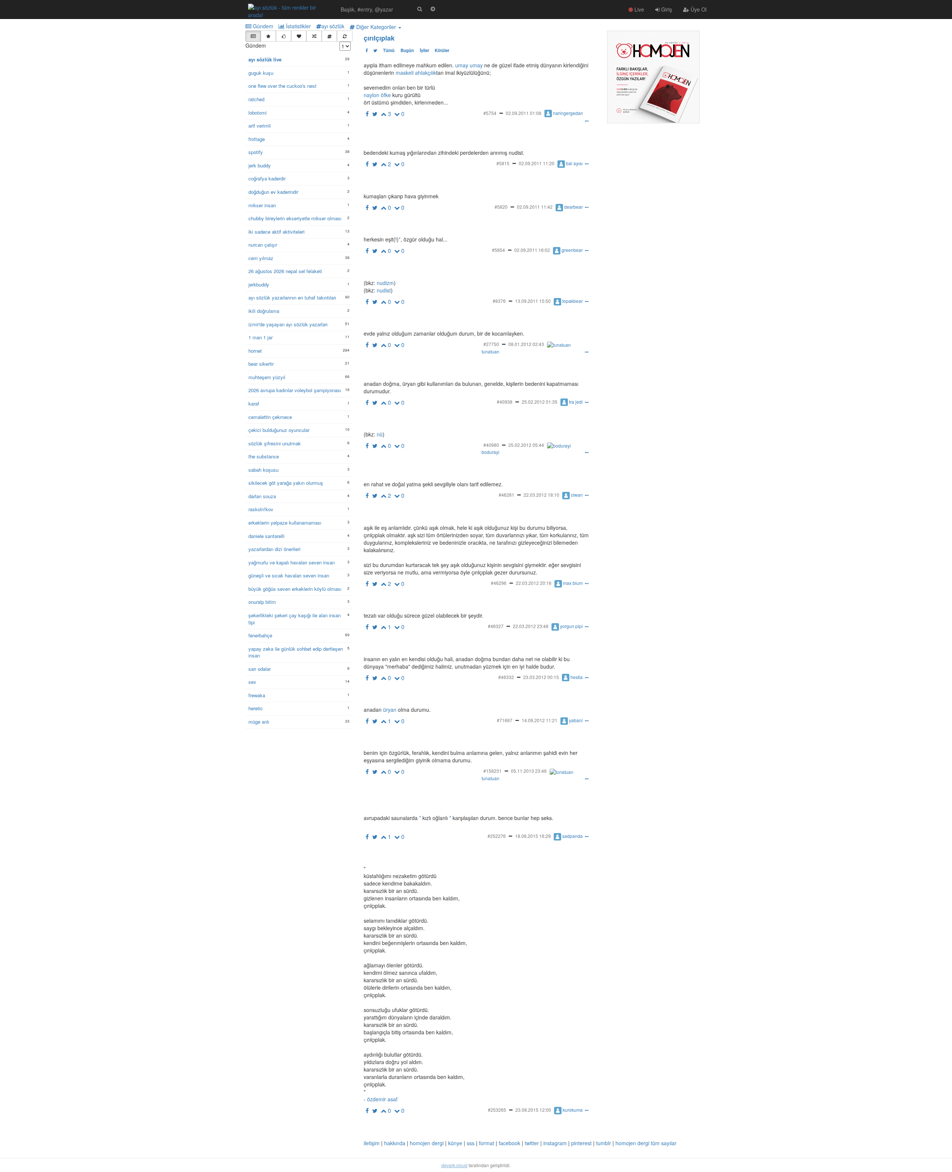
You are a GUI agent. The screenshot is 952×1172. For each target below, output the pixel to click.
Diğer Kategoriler (376, 27)
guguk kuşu (260, 73)
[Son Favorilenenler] (298, 36)
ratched (256, 99)
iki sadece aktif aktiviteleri (276, 231)
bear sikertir (261, 364)
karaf (253, 403)
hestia (576, 677)
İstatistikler (297, 26)
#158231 (492, 771)
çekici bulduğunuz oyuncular (278, 430)
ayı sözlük (332, 26)
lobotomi (257, 112)
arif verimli (259, 125)
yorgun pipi (571, 626)
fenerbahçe (260, 635)
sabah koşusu (263, 470)
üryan (389, 709)
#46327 (496, 626)
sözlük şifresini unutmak (274, 443)
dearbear (573, 207)
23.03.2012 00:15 (541, 677)
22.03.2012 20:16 (533, 583)
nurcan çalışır (262, 244)
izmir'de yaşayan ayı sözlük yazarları (288, 324)
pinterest (581, 1143)
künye (455, 1143)
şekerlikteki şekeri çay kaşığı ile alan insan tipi (294, 619)
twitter (532, 1143)
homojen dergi (427, 1143)
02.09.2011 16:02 (532, 250)
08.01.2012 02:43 (526, 344)
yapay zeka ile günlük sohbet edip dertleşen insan (295, 652)
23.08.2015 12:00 (533, 1110)
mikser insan (262, 205)
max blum (573, 583)
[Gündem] (253, 36)
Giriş (666, 9)
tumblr (603, 1143)
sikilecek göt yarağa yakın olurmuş (285, 483)
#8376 (499, 301)
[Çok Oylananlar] (283, 36)
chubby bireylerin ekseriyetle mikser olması (294, 218)
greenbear (572, 250)
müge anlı (258, 721)
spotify (255, 152)
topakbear (572, 301)
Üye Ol (698, 9)
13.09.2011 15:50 (533, 301)
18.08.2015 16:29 (533, 836)
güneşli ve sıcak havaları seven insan (288, 575)
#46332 (506, 677)
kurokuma (573, 1110)
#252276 (497, 836)
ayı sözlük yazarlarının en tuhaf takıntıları (292, 297)
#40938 (504, 401)
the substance (263, 456)
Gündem (262, 26)
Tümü (389, 50)
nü (379, 434)
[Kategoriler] (329, 36)
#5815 (502, 163)
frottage (256, 139)
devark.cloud (454, 1165)
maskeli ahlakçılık (416, 72)
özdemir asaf (382, 1099)
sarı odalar (259, 669)
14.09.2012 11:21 (539, 720)
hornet (255, 351)
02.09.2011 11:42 (535, 207)
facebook (509, 1143)
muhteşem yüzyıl (266, 377)
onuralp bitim (262, 602)
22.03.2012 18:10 (541, 494)
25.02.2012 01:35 (539, 401)
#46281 (506, 494)
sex (252, 682)
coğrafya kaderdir (267, 178)
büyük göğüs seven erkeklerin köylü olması (294, 589)
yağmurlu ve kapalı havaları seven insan (291, 562)
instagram (555, 1143)
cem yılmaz (260, 258)
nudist (383, 290)
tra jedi (576, 401)
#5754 (489, 113)
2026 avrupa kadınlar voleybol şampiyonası (294, 390)
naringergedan (568, 113)
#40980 (491, 445)
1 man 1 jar (260, 337)
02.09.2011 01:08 (523, 113)
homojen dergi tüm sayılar (645, 1143)
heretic (255, 708)
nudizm (384, 282)
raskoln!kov (260, 509)
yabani (576, 720)
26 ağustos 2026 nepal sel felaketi (285, 271)
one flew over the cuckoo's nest (282, 86)
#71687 (504, 720)
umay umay (469, 65)
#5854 (498, 250)
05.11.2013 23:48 (529, 771)
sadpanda (572, 836)
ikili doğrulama (263, 311)
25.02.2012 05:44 (526, 445)
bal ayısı (574, 163)
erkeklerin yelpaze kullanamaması (284, 522)
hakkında (394, 1143)
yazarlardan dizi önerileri (274, 549)
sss (471, 1143)
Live (638, 9)
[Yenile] (344, 36)
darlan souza (262, 496)
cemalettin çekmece (270, 417)
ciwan (577, 494)
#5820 (501, 207)
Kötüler (442, 50)
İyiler (424, 50)
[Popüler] (268, 36)
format (486, 1143)
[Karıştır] (314, 36)
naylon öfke (377, 95)
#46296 (498, 583)
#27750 (491, 344)
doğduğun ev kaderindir (273, 192)
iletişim (372, 1143)
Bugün (407, 50)
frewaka (256, 695)
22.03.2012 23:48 (531, 626)
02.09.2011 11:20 (536, 163)
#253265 (497, 1110)
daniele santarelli (266, 536)
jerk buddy (259, 165)
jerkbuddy (258, 284)
